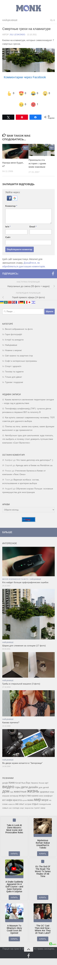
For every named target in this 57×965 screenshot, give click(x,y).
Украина (34, 779)
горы (17, 783)
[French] (18, 298)
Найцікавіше (9, 20)
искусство (25, 791)
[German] (22, 298)
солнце (15, 804)
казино (34, 792)
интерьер (14, 792)
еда (11, 788)
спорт (22, 804)
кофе (9, 796)
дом (5, 787)
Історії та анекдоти (14, 336)
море (44, 796)
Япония (41, 779)
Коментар (11, 202)
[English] (14, 298)
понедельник (45, 800)
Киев (12, 778)
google (5, 779)
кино (41, 792)
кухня (24, 796)
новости (11, 800)
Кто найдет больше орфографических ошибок (25, 578)
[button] (9, 196)
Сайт (7, 233)
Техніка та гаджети (14, 368)
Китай (18, 779)
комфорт (48, 792)
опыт (21, 800)
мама (30, 796)
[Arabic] (6, 298)
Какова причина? (10, 719)
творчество (29, 804)
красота (17, 796)
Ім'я (7, 222)
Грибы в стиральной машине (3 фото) (21, 680)
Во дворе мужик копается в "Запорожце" (22, 759)
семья (5, 804)
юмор (43, 804)
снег (10, 804)
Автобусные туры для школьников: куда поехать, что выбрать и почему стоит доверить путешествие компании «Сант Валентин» (28, 435)
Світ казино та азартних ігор (19, 352)
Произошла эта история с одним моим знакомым (37, 159)
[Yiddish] (34, 298)
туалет (37, 804)
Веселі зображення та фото (19, 325)
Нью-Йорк (25, 779)
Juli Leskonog (17, 34)
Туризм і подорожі (14, 378)
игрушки (5, 792)
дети (24, 783)
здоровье (44, 787)
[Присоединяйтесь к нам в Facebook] (53, 269)
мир (37, 795)
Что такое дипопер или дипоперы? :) (34, 456)
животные (20, 787)
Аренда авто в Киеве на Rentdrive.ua (34, 461)
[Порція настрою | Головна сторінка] (28, 8)
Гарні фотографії (13, 330)
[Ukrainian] (2, 298)
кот (4, 796)
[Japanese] (30, 298)
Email (32, 222)
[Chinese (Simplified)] (10, 298)
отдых (35, 800)
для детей (44, 783)
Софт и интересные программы (21, 357)
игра (52, 788)
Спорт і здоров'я (13, 362)
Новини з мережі (13, 346)
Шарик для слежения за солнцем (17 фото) (24, 642)
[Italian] (26, 298)
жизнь (33, 786)
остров (28, 800)
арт (46, 779)
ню (17, 799)
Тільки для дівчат (13, 373)
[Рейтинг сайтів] (28, 517)
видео (8, 782)
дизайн (33, 783)
